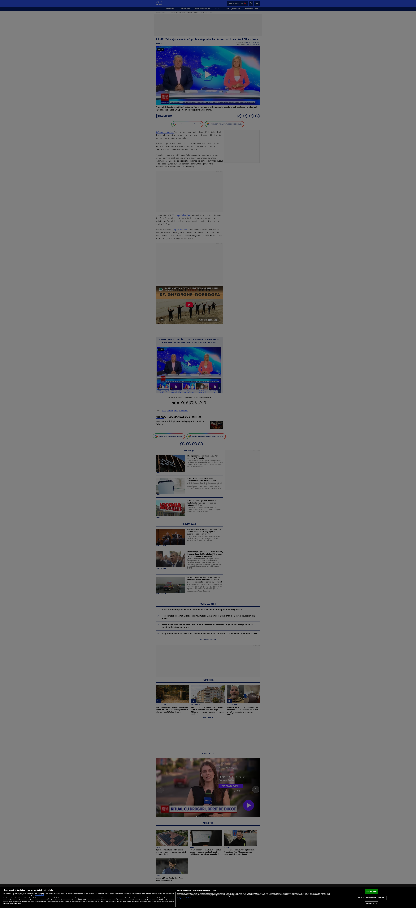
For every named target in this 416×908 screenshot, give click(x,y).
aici (150, 900)
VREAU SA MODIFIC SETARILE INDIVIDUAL (372, 898)
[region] (208, 897)
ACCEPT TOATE (371, 891)
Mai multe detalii (39, 895)
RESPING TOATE (371, 903)
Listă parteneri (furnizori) (184, 898)
